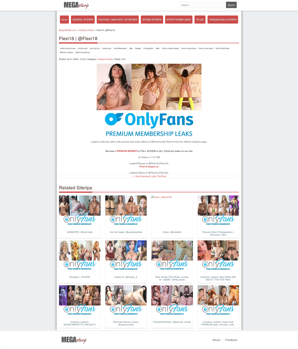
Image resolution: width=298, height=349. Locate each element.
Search (231, 5)
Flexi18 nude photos (188, 48)
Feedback (231, 340)
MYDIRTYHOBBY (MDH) (179, 19)
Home (64, 19)
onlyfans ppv (106, 48)
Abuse (216, 340)
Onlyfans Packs (105, 59)
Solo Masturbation (120, 48)
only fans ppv (83, 48)
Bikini (158, 48)
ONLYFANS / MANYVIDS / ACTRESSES (117, 19)
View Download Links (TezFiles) (150, 176)
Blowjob (138, 48)
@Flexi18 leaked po (83, 52)
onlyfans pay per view (67, 48)
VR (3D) (200, 19)
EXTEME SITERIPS (152, 19)
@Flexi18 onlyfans (66, 52)
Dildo (131, 48)
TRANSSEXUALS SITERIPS (223, 19)
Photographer (148, 48)
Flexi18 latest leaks (222, 48)
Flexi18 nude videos (206, 48)
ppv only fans (95, 48)
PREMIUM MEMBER (127, 150)
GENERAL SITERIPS (82, 19)
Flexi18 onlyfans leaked (170, 48)
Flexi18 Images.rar (149, 166)
